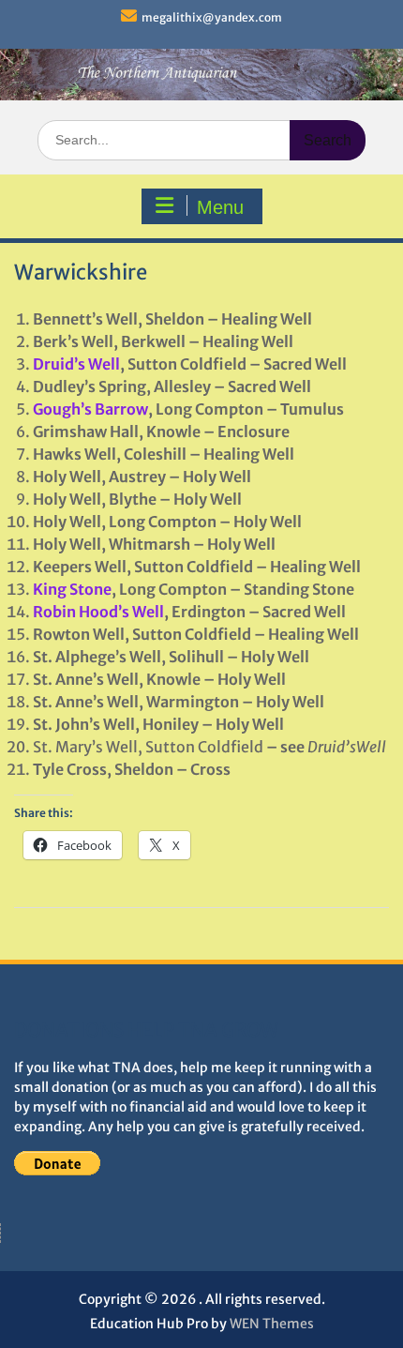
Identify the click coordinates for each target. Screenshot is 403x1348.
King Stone (72, 589)
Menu (220, 207)
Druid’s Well (76, 364)
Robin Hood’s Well (98, 611)
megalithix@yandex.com (212, 17)
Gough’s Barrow (90, 409)
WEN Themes (272, 1323)
